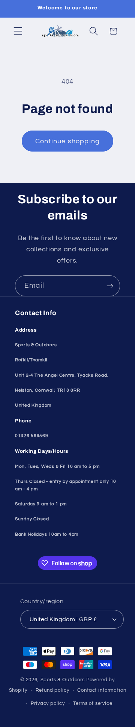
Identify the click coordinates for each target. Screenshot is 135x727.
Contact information (101, 690)
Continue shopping (67, 141)
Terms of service (92, 703)
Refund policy (52, 690)
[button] (18, 31)
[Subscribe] (110, 285)
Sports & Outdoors (62, 679)
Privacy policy (48, 703)
